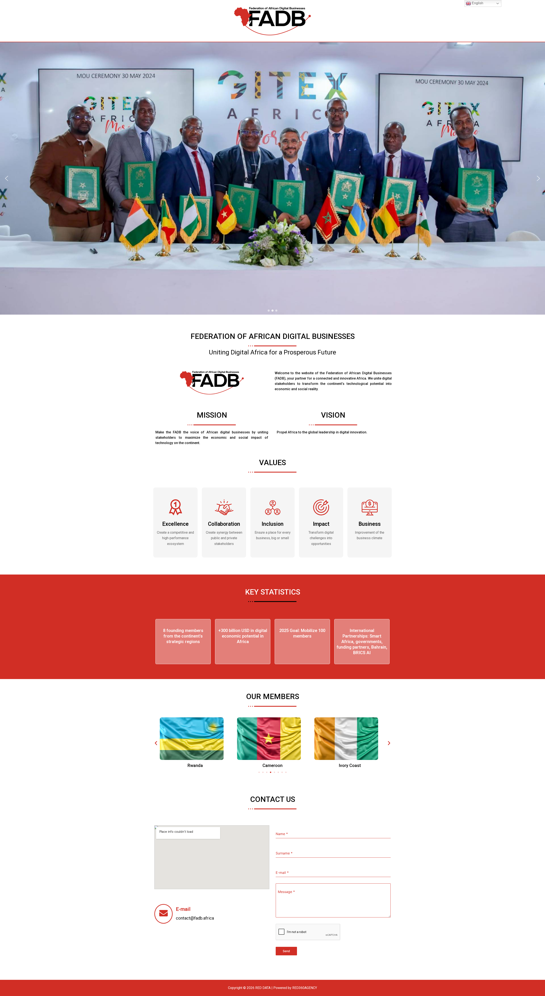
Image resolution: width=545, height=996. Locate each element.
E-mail (183, 909)
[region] (272, 178)
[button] (6, 178)
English (477, 3)
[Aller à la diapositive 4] (270, 772)
